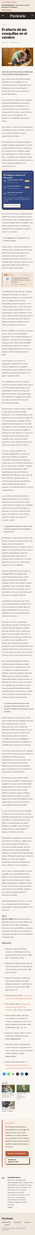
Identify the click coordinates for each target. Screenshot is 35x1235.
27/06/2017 (5, 42)
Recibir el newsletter (13, 1161)
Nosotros (27, 1222)
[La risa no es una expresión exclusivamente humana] (23, 1088)
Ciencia (4, 24)
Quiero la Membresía (17, 1153)
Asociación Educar (15, 42)
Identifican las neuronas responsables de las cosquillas (18, 1007)
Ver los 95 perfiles (12, 206)
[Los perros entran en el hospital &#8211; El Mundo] (8, 1105)
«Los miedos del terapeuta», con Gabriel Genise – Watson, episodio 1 (20, 280)
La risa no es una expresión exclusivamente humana (21, 1096)
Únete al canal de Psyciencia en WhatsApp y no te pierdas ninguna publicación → (17, 72)
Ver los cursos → (7, 10)
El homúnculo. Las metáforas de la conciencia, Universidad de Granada (18, 1065)
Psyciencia (17, 15)
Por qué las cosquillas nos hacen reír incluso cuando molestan (8, 1095)
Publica (7, 1224)
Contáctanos (6, 1222)
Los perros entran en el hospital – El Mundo (8, 1110)
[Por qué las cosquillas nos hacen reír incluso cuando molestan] (8, 1088)
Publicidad (17, 1222)
